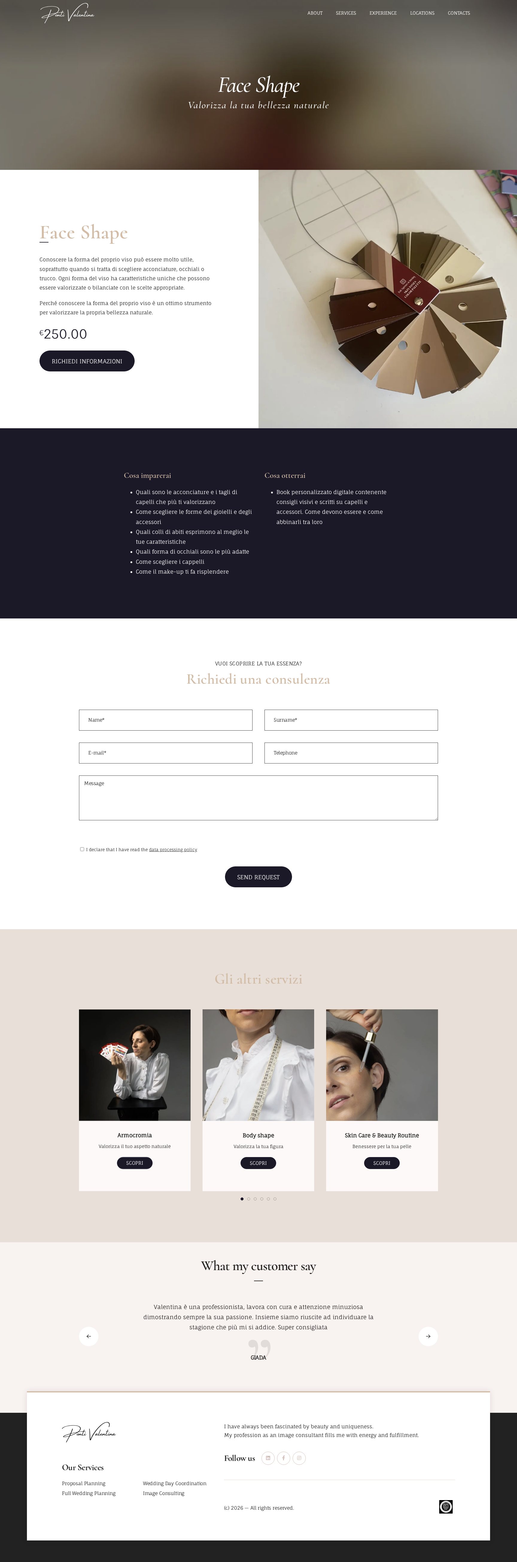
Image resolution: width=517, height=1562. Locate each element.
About (315, 13)
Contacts (459, 13)
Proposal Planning (83, 1483)
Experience (383, 13)
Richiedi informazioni (87, 361)
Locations (422, 13)
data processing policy (173, 849)
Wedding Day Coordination (174, 1483)
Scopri (134, 1163)
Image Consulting (164, 1493)
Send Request (258, 877)
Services (346, 13)
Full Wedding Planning (88, 1493)
